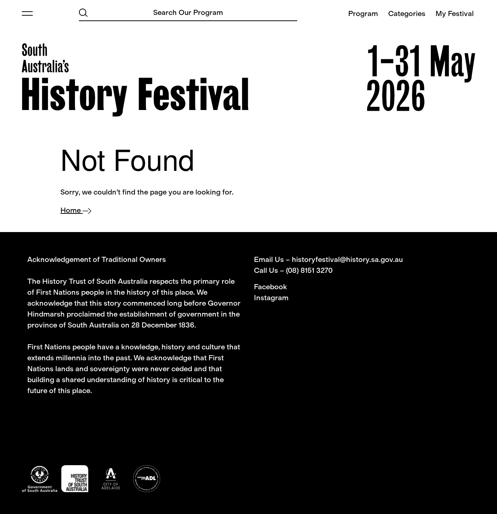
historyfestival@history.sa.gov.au (347, 259)
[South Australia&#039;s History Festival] (135, 80)
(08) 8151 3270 (309, 270)
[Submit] (83, 12)
